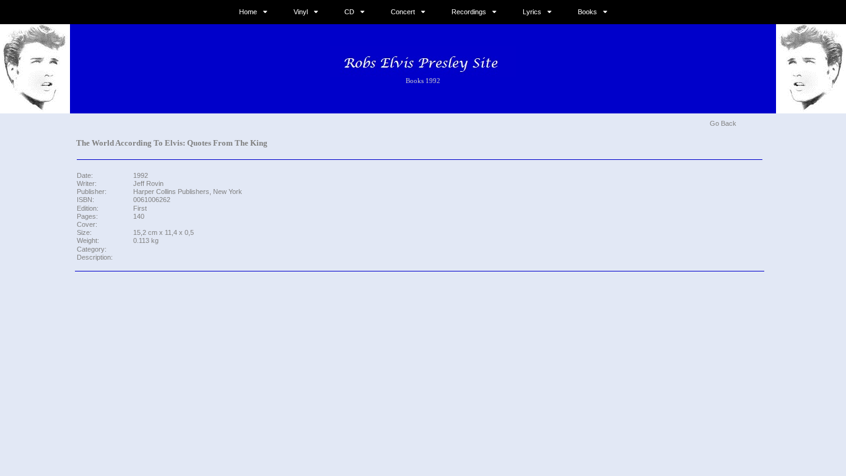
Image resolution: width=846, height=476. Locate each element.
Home (248, 11)
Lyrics (532, 11)
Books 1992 (423, 80)
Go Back (723, 123)
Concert (403, 11)
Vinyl (301, 11)
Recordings (468, 11)
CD (349, 11)
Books (587, 11)
